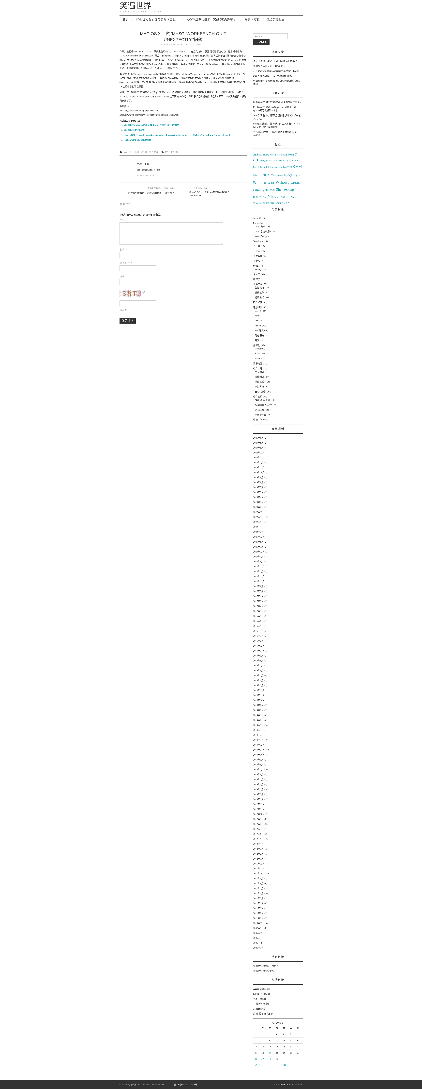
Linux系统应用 (262, 231)
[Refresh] (144, 291)
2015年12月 (259, 645)
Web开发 (259, 330)
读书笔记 (257, 363)
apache (266, 154)
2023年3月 (258, 502)
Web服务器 (260, 414)
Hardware (283, 160)
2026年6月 (258, 437)
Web (293, 196)
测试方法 (259, 386)
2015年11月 (259, 650)
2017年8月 (258, 586)
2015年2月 (258, 685)
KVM (297, 166)
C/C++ (258, 310)
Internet (262, 167)
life (255, 175)
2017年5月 (258, 601)
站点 (122, 276)
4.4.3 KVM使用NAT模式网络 (276, 125)
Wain (255, 115)
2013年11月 (259, 749)
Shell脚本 (259, 236)
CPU (256, 160)
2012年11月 (259, 809)
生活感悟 (259, 287)
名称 (123, 249)
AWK (272, 154)
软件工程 (257, 368)
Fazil (255, 107)
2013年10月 (259, 754)
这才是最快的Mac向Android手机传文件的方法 (276, 70)
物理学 (256, 279)
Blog (283, 154)
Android (257, 154)
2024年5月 (258, 462)
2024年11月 (259, 457)
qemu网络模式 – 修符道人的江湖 (269, 123)
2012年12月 (259, 804)
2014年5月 (258, 724)
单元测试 (259, 371)
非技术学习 (259, 419)
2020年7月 (258, 556)
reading (258, 189)
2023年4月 (258, 497)
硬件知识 (257, 302)
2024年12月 (259, 452)
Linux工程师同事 (261, 993)
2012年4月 (258, 843)
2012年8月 (258, 824)
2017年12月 (259, 576)
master (177, 44)
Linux (264, 174)
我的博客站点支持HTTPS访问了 (269, 65)
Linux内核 (260, 226)
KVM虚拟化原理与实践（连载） (157, 19)
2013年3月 (258, 789)
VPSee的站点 (259, 998)
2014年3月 (258, 729)
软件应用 (153, 152)
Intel (255, 167)
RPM (267, 190)
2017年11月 (259, 581)
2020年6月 (258, 561)
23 (270, 1052)
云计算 (256, 246)
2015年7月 (258, 665)
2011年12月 (259, 863)
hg (290, 160)
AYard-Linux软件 (261, 988)
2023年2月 (258, 507)
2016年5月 (258, 625)
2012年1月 (258, 858)
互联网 (256, 251)
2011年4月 (258, 903)
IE (297, 160)
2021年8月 (258, 541)
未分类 (256, 274)
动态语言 (259, 335)
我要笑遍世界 (276, 19)
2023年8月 (258, 482)
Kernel (287, 167)
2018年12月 (259, 566)
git (277, 160)
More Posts (146, 175)
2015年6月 (258, 670)
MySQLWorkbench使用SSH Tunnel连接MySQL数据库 (151, 125)
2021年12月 (259, 536)
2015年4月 (258, 680)
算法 (257, 340)
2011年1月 (258, 918)
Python (281, 182)
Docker (258, 348)
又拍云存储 (259, 1008)
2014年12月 (259, 690)
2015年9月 (258, 655)
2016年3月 (258, 635)
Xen (278, 203)
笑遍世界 (135, 5)
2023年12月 (259, 467)
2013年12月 (259, 744)
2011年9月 (258, 878)
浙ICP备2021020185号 (185, 1085)
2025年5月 (258, 447)
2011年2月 (258, 913)
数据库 (256, 266)
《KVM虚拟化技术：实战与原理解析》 (211, 19)
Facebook (271, 160)
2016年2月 (258, 640)
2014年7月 (258, 715)
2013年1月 (258, 799)
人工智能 (257, 256)
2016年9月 (258, 616)
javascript (277, 167)
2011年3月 (258, 908)
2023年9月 (258, 477)
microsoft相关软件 (264, 404)
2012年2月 (258, 853)
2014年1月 (258, 739)
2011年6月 (258, 893)
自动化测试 (260, 391)
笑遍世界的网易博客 (263, 970)
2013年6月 (258, 774)
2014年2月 (258, 734)
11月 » (286, 1064)
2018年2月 (258, 571)
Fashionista (281, 1085)
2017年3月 (258, 611)
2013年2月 (258, 794)
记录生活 (259, 297)
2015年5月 (258, 675)
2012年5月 (258, 838)
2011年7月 (258, 888)
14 (256, 1046)
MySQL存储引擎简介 (134, 130)
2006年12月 (259, 932)
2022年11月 (259, 517)
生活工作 (257, 284)
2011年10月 (259, 873)
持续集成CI (260, 381)
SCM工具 (259, 409)
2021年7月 (258, 546)
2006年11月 (259, 937)
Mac (167, 152)
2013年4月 (258, 784)
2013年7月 (258, 769)
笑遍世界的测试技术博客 (266, 965)
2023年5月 (258, 492)
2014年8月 (258, 710)
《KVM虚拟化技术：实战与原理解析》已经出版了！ (152, 193)
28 (256, 1058)
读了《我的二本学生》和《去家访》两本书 (275, 60)
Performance (262, 182)
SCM (272, 189)
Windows (257, 202)
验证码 (123, 309)
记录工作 (259, 292)
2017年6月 (258, 596)
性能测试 (259, 376)
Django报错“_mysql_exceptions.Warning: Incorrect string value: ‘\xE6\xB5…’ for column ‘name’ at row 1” (177, 135)
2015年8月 (258, 660)
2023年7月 (258, 487)
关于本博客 (251, 19)
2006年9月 (258, 947)
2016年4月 (258, 630)
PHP (273, 182)
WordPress (269, 203)
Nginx (297, 175)
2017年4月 (258, 606)
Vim (265, 196)
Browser (290, 154)
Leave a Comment (196, 44)
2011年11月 (259, 868)
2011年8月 (258, 883)
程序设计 (257, 307)
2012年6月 (258, 833)
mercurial (280, 175)
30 (270, 1058)
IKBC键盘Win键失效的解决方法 (283, 102)
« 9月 (257, 1064)
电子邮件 (126, 263)
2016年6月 (258, 620)
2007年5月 (258, 928)
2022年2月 (258, 531)
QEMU (295, 182)
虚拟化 (256, 345)
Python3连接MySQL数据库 (137, 140)
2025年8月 (258, 442)
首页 (126, 19)
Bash (277, 154)
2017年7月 (258, 591)
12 (291, 1040)
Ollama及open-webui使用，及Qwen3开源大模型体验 (274, 108)
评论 (122, 220)
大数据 (256, 261)
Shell (280, 189)
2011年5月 (258, 898)
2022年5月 (258, 521)
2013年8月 (258, 764)
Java (270, 167)
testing (289, 189)
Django (263, 160)
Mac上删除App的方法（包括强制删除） (273, 75)
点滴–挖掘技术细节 (263, 1013)
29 (262, 1058)
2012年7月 (258, 828)
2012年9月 (258, 819)
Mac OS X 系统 (131, 152)
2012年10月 (259, 814)
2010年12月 (259, 923)
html (294, 160)
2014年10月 (259, 700)
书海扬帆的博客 (261, 1003)
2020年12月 (259, 551)
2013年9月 (258, 759)
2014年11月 (259, 695)
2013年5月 (258, 779)
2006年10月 (259, 942)
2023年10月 (259, 472)
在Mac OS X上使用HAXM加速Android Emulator (209, 194)
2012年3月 (258, 848)
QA (288, 183)
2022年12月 (259, 512)
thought (257, 197)
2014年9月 (258, 705)
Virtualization (279, 196)
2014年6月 (258, 720)
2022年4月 (258, 526)
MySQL (144, 152)
